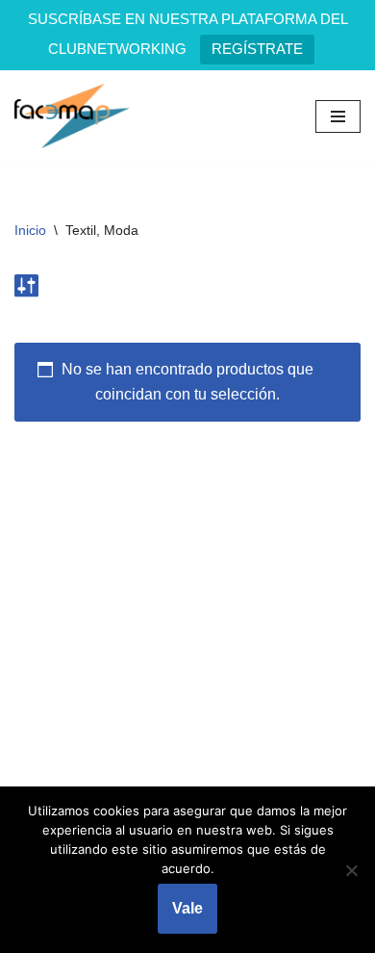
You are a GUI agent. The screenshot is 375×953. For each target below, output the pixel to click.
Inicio (30, 230)
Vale (187, 908)
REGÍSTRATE (257, 48)
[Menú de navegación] (338, 116)
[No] (351, 870)
